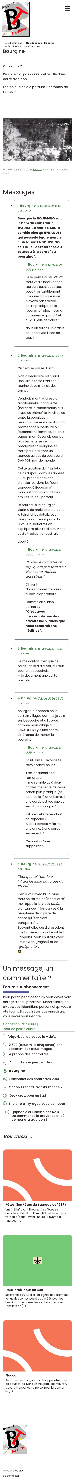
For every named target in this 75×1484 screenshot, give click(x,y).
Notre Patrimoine (13, 43)
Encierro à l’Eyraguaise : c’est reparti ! (36, 1105)
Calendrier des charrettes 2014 (31, 1080)
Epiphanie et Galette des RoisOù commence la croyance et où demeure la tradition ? (34, 1116)
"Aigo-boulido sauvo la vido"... (30, 1038)
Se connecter (11, 1475)
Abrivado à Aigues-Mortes (27, 1063)
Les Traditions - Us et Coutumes (22, 46)
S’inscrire (29, 1024)
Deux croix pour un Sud (24, 1097)
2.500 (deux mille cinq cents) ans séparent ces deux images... (32, 1046)
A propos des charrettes (26, 1055)
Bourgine (14, 1072)
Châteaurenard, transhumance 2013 (35, 1088)
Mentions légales (13, 1470)
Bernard (37, 169)
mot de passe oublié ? (21, 1029)
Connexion (11, 1024)
